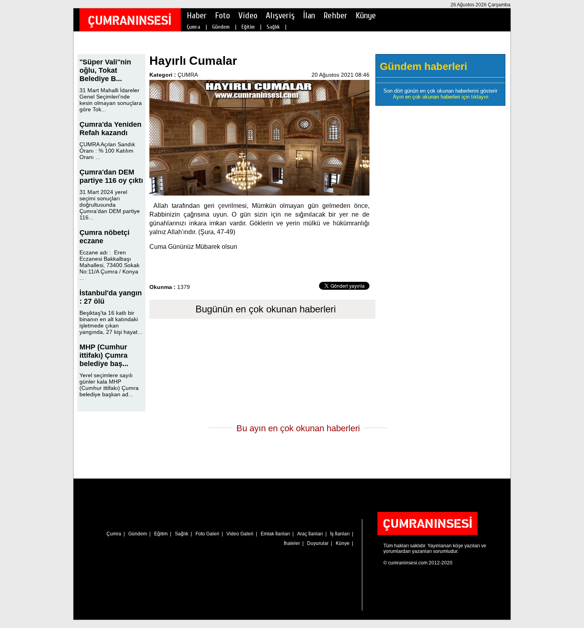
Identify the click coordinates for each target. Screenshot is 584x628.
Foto (222, 15)
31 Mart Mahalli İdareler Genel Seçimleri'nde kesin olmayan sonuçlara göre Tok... (110, 99)
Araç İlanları (310, 534)
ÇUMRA (188, 75)
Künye (366, 15)
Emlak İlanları (275, 534)
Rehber (335, 15)
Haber (197, 15)
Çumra (193, 26)
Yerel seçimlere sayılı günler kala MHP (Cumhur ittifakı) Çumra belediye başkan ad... (109, 384)
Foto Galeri (207, 534)
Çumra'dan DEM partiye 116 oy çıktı (111, 176)
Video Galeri (239, 534)
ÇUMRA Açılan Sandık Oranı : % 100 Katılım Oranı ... (107, 150)
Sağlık (273, 26)
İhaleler (292, 543)
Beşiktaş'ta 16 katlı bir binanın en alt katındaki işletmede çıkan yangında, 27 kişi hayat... (110, 322)
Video (247, 15)
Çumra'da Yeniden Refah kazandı (110, 128)
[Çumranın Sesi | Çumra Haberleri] (129, 20)
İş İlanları (340, 534)
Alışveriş (280, 15)
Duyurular (318, 543)
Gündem (221, 26)
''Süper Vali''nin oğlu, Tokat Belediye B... (105, 70)
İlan (309, 15)
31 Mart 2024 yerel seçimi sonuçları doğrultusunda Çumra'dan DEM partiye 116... (109, 205)
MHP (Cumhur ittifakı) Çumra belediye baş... (103, 355)
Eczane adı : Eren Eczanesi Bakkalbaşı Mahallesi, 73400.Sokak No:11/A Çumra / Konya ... (109, 265)
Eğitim (248, 26)
